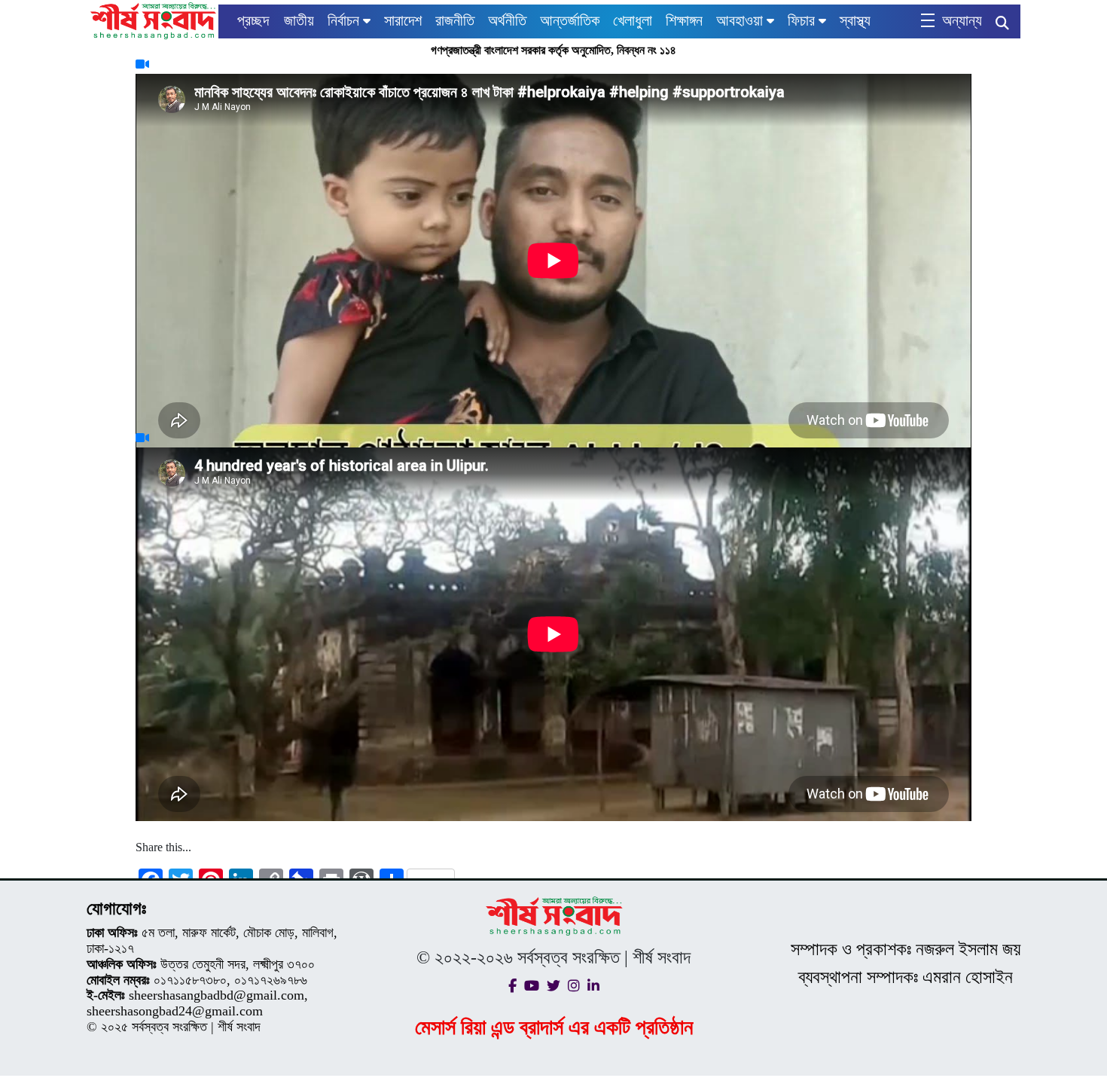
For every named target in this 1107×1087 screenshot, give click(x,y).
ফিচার (801, 20)
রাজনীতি (454, 20)
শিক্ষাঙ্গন (684, 20)
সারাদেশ (403, 20)
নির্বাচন (343, 20)
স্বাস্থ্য (855, 20)
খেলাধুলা (632, 20)
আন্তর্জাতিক (569, 20)
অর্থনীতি (507, 20)
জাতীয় (299, 20)
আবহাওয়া (739, 20)
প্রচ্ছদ (253, 20)
